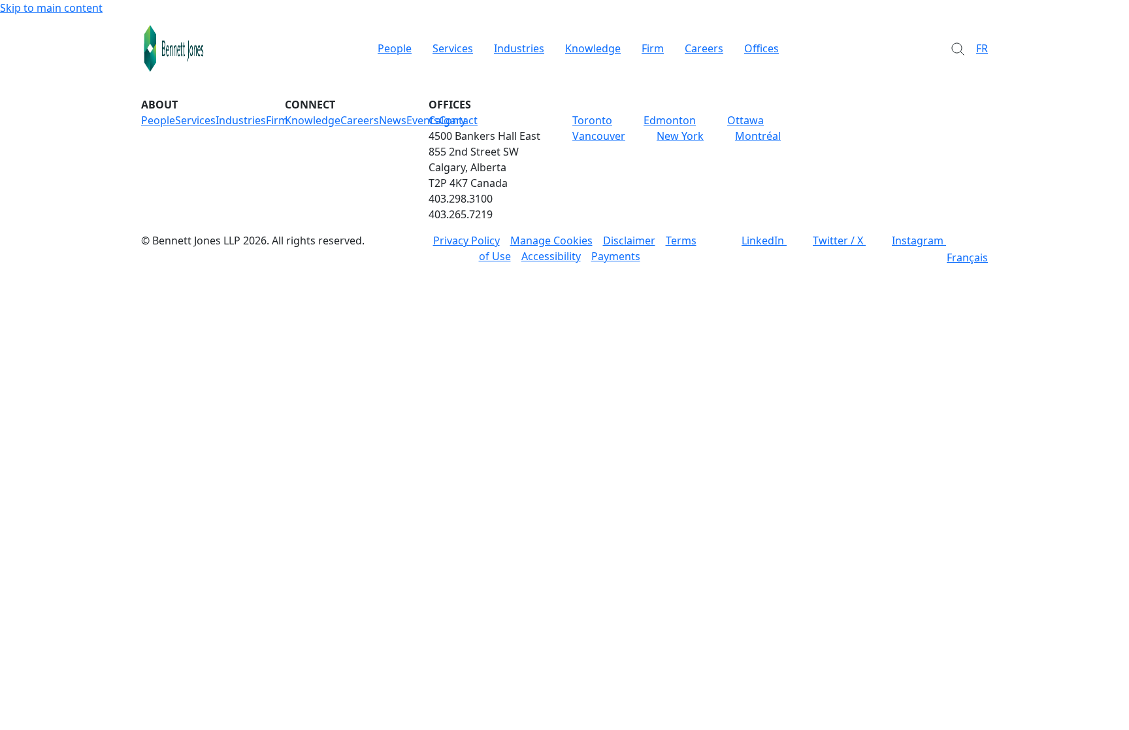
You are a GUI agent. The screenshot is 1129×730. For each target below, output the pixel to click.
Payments (615, 256)
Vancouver (598, 136)
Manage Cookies (551, 240)
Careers (704, 48)
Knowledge (593, 48)
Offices (761, 48)
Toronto (592, 120)
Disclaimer (629, 240)
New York (680, 136)
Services (453, 48)
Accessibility (551, 256)
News (392, 120)
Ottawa (745, 120)
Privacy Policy (466, 240)
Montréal (758, 136)
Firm (653, 48)
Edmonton (670, 120)
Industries (519, 48)
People (395, 48)
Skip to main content (51, 8)
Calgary (447, 120)
